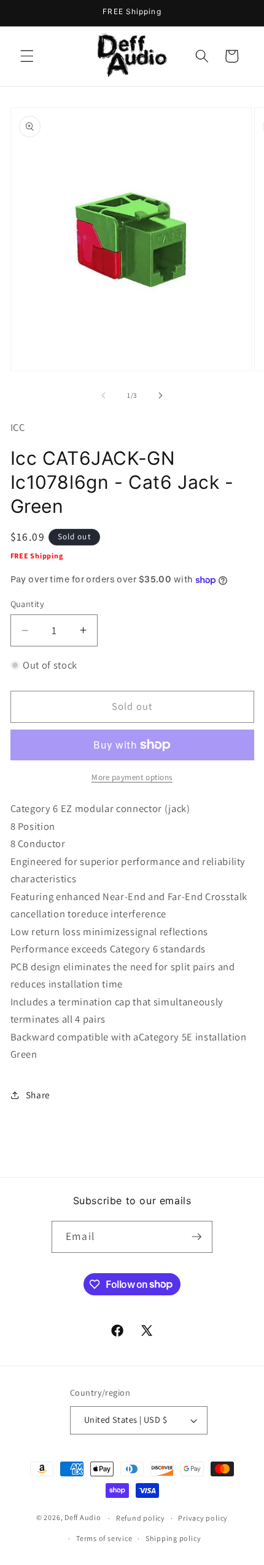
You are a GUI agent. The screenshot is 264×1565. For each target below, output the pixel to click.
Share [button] (38, 1094)
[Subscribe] (196, 1237)
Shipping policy (173, 1538)
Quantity (27, 604)
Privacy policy (203, 1518)
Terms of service (104, 1538)
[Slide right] (160, 395)
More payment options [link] (132, 777)
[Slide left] (103, 395)
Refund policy (140, 1518)
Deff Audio (82, 1518)
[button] (27, 56)
